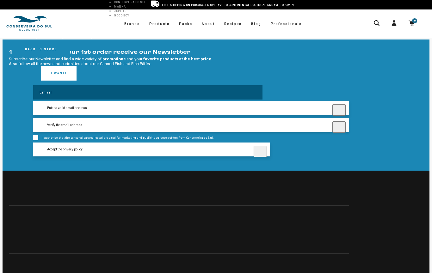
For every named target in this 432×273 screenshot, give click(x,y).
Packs (185, 24)
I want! (59, 73)
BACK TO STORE (41, 49)
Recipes (233, 24)
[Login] (394, 23)
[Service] (155, 5)
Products (159, 24)
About (208, 24)
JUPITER (120, 11)
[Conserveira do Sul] (29, 24)
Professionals (286, 24)
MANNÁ (120, 6)
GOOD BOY (121, 15)
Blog (256, 24)
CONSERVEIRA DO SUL (130, 2)
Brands (132, 24)
